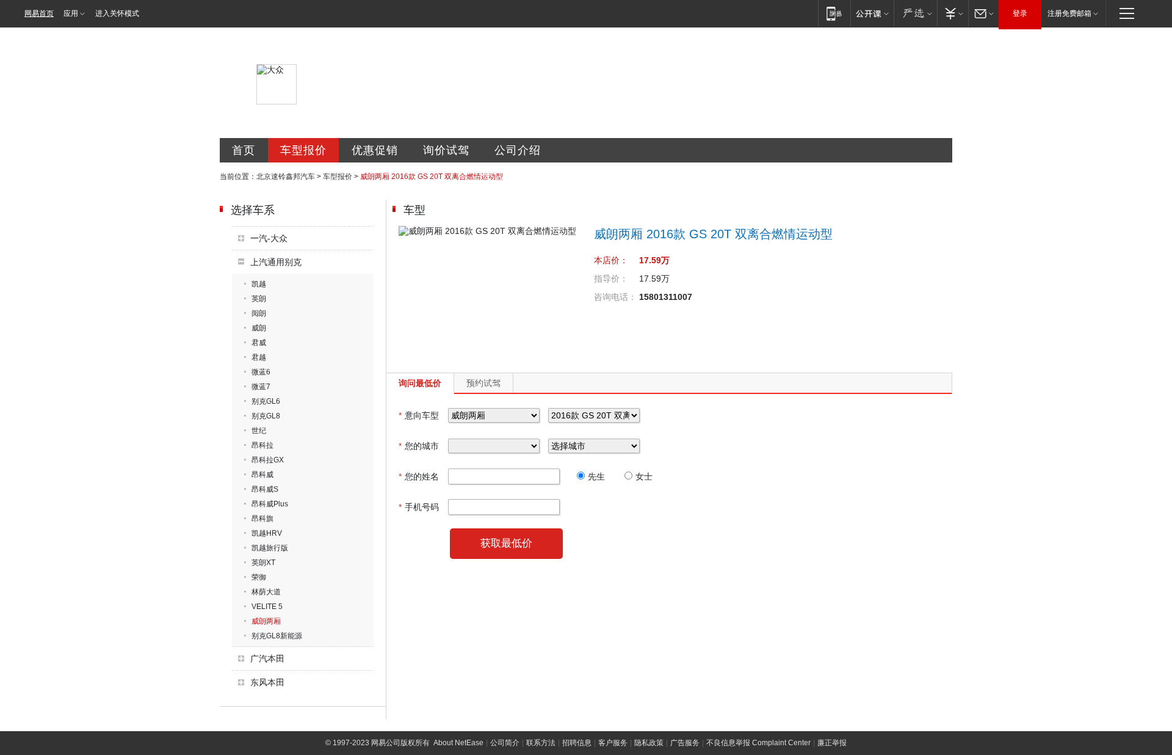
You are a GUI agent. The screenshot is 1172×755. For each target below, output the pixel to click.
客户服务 (613, 743)
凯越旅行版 (269, 548)
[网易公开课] (872, 13)
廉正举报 (832, 743)
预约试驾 (483, 383)
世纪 (258, 430)
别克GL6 (265, 401)
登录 (1020, 13)
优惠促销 (375, 150)
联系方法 (540, 743)
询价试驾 (446, 150)
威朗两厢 (266, 621)
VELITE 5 (267, 606)
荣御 (258, 577)
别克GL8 (265, 416)
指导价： (611, 278)
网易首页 (39, 13)
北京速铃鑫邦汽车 (285, 176)
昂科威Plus (269, 504)
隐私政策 (649, 743)
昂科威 (262, 474)
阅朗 (258, 313)
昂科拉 (262, 445)
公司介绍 (517, 150)
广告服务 (685, 743)
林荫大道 (266, 592)
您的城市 (419, 446)
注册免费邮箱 (1069, 13)
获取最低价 (506, 543)
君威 (258, 342)
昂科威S (264, 489)
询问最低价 (420, 383)
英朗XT (263, 562)
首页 (243, 150)
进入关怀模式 (117, 13)
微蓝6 (260, 372)
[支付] (952, 13)
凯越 (258, 284)
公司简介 (504, 743)
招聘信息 (576, 743)
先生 (596, 476)
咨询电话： (615, 297)
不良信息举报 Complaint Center (758, 743)
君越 (258, 357)
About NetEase (458, 743)
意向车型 (419, 415)
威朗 (258, 328)
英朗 (258, 298)
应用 (70, 13)
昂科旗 (262, 518)
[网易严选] (915, 13)
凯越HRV (266, 533)
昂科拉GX (267, 460)
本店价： (611, 260)
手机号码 (419, 507)
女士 (644, 476)
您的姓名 (419, 476)
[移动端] (834, 13)
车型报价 (303, 150)
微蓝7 (260, 386)
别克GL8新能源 (276, 636)
